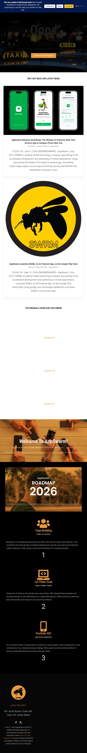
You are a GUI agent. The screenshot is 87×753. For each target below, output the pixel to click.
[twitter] (20, 722)
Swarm (32, 146)
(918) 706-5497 (18, 705)
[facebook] (16, 722)
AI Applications (53, 146)
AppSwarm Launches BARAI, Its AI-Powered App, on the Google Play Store (43, 264)
